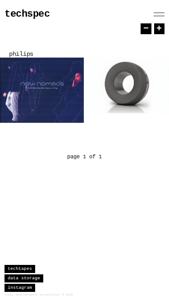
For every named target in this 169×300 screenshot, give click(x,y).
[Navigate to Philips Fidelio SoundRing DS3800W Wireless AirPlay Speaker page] (127, 85)
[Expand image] (70, 109)
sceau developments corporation (32, 294)
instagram (20, 287)
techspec (27, 14)
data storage (24, 278)
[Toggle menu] (159, 14)
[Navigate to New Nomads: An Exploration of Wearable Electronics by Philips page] (42, 90)
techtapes (20, 268)
